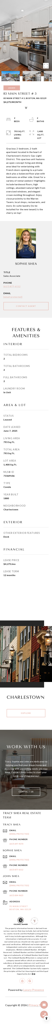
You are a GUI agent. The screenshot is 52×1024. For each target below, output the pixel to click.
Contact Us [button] (26, 791)
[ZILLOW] (22, 981)
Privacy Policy (38, 1005)
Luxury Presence (33, 989)
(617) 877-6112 (12, 286)
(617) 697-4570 (16, 844)
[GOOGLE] (30, 981)
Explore (26, 713)
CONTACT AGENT (26, 306)
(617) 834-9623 (16, 895)
